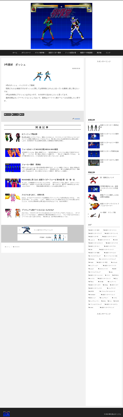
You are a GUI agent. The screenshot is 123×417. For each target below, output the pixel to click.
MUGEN (8, 114)
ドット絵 (16, 114)
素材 (22, 114)
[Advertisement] (104, 101)
